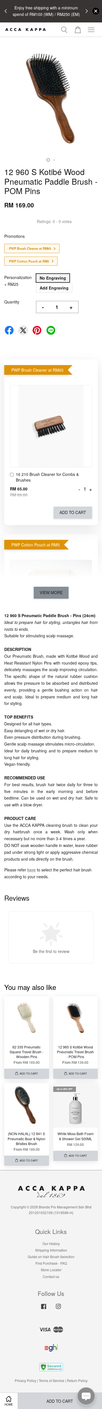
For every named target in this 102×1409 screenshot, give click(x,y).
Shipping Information (51, 1250)
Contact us (51, 1276)
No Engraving (53, 278)
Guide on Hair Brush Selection (51, 1256)
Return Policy (77, 1380)
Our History (51, 1243)
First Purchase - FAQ (51, 1263)
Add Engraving (54, 288)
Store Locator (51, 1269)
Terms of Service (51, 1380)
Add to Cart (73, 512)
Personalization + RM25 (18, 280)
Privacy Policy (25, 1380)
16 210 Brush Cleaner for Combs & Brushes (47, 477)
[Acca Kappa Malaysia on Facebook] (44, 1308)
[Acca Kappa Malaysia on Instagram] (58, 1308)
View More (51, 592)
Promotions (14, 236)
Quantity (11, 302)
